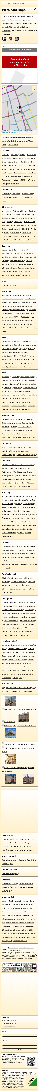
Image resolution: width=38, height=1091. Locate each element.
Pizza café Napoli (18, 3)
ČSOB (4, 578)
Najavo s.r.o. (25, 359)
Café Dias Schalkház (26, 606)
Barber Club (22, 635)
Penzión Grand (27, 194)
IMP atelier (31, 180)
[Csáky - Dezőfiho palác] (19, 752)
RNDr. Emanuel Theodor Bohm (21, 522)
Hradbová (30, 850)
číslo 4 (21, 578)
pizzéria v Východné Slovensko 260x (14, 933)
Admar (10, 173)
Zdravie (13, 430)
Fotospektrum (6, 180)
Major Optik (30, 169)
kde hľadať (5, 1031)
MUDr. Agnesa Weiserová (25, 434)
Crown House (26, 233)
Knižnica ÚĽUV (18, 313)
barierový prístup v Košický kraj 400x (14, 941)
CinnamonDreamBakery (10, 162)
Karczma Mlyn (16, 214)
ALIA (15, 240)
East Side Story (28, 214)
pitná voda (32, 617)
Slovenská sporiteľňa (18, 582)
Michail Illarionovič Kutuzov (11, 271)
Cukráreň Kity (22, 628)
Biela (11, 843)
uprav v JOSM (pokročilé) (26, 948)
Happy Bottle (19, 169)
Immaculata (12, 507)
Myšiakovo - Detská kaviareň (19, 236)
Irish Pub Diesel (29, 222)
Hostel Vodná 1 (7, 201)
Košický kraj (22, 137)
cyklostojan (6, 546)
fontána (18, 504)
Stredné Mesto (13, 145)
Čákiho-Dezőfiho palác (26, 500)
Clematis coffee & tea (28, 211)
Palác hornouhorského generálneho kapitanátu (18, 496)
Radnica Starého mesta (23, 663)
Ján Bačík (15, 253)
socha (4, 507)
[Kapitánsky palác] (19, 744)
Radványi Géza (19, 511)
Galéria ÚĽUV (25, 317)
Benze (9, 222)
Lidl (26, 585)
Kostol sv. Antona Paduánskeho (13, 447)
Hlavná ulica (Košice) (9, 884)
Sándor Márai (6, 514)
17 (3, 688)
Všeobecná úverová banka (11, 589)
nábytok (16, 180)
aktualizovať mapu (13, 948)
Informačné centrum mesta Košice (23, 268)
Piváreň (4, 236)
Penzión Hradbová (25, 197)
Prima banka (6, 606)
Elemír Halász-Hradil (16, 250)
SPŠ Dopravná (27, 486)
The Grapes (6, 218)
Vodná (18, 652)
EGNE (23, 180)
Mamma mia (18, 222)
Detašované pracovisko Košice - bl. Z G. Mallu (18, 465)
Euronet (27, 341)
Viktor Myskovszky (24, 533)
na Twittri (20, 1058)
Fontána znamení (8, 525)
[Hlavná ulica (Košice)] (10, 706)
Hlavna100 (6, 194)
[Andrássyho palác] (19, 726)
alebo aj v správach (9, 1026)
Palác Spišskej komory (10, 367)
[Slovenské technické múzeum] (23, 722)
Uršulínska (5, 839)
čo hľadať (5, 1040)
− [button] (4, 90)
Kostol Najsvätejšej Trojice (26, 455)
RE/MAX (31, 349)
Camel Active (8, 169)
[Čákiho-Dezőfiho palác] (10, 738)
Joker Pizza (15, 233)
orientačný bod (26, 253)
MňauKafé (5, 225)
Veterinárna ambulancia (25, 423)
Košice (30, 137)
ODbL (24, 1074)
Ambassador (15, 194)
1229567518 (5, 949)
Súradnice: (5, 951)
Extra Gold (5, 155)
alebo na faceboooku (10, 1023)
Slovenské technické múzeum (12, 299)
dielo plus (30, 158)
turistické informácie (9, 257)
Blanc (32, 628)
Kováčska (7, 846)
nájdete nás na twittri (10, 1020)
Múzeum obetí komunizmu (11, 645)
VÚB (3, 592)
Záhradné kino (30, 299)
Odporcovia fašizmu (9, 500)
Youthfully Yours (25, 356)
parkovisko (5, 377)
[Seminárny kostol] (19, 709)
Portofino (16, 211)
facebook (20, 20)
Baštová (14, 839)
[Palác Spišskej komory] (10, 784)
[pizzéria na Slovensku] (17, 39)
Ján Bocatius (13, 518)
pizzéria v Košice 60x (18, 908)
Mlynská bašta (27, 674)
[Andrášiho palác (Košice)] (10, 764)
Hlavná (6, 31)
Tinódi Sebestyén (13, 529)
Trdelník (6, 176)
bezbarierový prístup (28, 377)
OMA (8, 3)
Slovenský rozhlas (20, 656)
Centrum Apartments (9, 363)
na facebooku (15, 1056)
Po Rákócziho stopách (10, 874)
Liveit (4, 173)
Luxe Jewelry (31, 155)
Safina (13, 631)
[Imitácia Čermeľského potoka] (19, 771)
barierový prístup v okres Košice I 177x (19, 930)
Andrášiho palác (28, 504)
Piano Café (15, 225)
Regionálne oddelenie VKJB (25, 328)
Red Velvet (7, 158)
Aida (3, 222)
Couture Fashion (20, 173)
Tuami (33, 236)
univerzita (16, 486)
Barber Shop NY (19, 158)
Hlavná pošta (32, 670)
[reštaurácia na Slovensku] (4, 39)
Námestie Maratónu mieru (17, 649)
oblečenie (14, 184)
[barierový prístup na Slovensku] (11, 39)
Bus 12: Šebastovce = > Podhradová (18, 691)
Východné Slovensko (9, 137)
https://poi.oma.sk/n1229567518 (10, 132)
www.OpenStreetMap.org (25, 1072)
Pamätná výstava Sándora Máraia (13, 310)
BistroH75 (25, 229)
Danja (25, 165)
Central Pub (16, 218)
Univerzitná (26, 846)
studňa (4, 250)
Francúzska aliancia (25, 363)
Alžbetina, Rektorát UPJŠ (17, 670)
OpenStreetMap (15, 130)
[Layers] (34, 88)
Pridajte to (16, 1086)
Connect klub (26, 306)
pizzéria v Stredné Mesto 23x (12, 901)
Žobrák (4, 518)
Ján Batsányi (28, 507)
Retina (13, 427)
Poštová (5, 843)
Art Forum (14, 155)
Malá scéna (6, 295)
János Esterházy (7, 504)
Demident (5, 430)
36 (34, 688)
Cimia (19, 165)
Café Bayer (7, 240)
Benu (25, 437)
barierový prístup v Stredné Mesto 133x (19, 915)
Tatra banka (10, 359)
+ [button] (4, 87)
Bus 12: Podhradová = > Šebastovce (18, 688)
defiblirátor (21, 419)
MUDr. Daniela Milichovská (11, 437)
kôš (3, 341)
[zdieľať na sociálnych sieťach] (35, 9)
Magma (22, 155)
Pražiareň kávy (16, 176)
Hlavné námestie (21, 843)
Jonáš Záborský (21, 525)
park (18, 306)
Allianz (8, 345)
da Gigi (25, 218)
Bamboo (6, 214)
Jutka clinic (22, 430)
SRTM (21, 1084)
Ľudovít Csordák (26, 529)
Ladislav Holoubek (24, 257)
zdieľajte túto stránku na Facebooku (13, 1057)
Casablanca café (14, 229)
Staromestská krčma (9, 628)
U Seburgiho (6, 211)
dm (24, 589)
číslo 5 (29, 589)
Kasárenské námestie (9, 564)
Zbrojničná (16, 846)
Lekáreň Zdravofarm (9, 419)
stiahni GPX (5, 952)
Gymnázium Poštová (21, 476)
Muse (31, 218)
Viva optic (5, 184)
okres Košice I (7, 141)
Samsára (5, 285)
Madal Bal (32, 165)
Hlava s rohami (25, 518)
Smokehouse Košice (26, 240)
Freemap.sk (26, 130)
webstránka (12, 20)
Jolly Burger (25, 225)
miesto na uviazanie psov (21, 295)
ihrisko (12, 285)
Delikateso (27, 176)
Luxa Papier (32, 173)
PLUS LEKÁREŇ (24, 427)
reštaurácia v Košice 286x (26, 937)
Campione (11, 165)
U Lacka (6, 233)
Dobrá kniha (25, 162)
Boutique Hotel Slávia (9, 197)
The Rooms (6, 302)
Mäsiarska (32, 843)
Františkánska (7, 850)
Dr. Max (31, 437)
